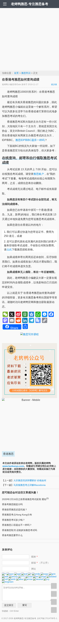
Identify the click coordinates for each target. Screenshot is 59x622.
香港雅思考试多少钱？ (13, 520)
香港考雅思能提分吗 (12, 504)
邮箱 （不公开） (40, 562)
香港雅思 (8, 453)
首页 (16, 73)
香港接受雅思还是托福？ (14, 509)
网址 (33, 568)
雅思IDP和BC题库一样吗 (30, 140)
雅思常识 (25, 73)
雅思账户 (38, 174)
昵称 (34, 556)
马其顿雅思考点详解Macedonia (29, 485)
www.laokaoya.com (13, 466)
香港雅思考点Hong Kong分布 (17, 514)
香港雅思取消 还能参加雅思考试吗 (19, 530)
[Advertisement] (29, 39)
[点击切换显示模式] (54, 586)
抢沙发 (54, 84)
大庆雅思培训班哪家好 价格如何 (29, 480)
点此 (9, 249)
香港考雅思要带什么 (12, 535)
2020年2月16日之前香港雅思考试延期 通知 (25, 499)
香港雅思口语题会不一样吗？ (17, 525)
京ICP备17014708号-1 (47, 618)
